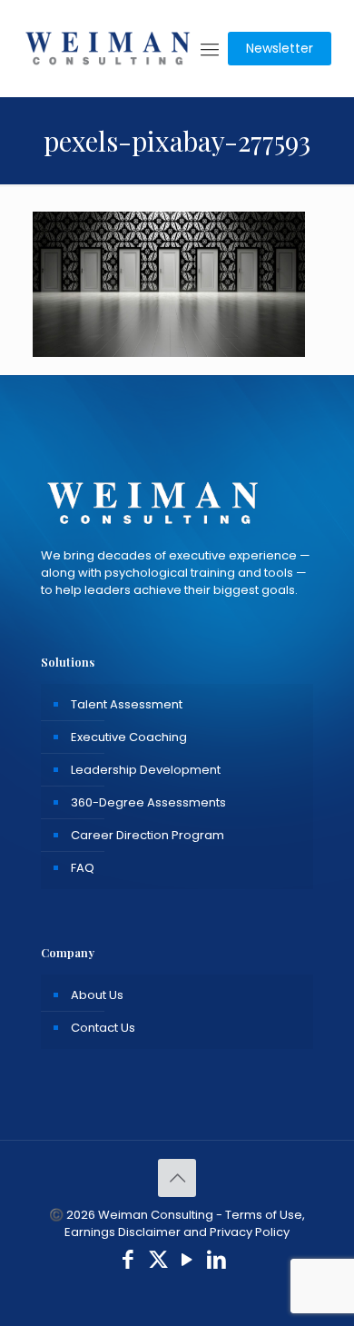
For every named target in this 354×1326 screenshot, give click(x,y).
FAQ (82, 867)
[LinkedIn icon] (217, 1262)
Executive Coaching (129, 737)
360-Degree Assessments (148, 802)
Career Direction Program (147, 835)
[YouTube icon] (187, 1262)
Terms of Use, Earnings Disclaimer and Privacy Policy (184, 1223)
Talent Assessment (126, 704)
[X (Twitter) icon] (158, 1262)
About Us (97, 995)
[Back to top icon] (177, 1178)
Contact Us (103, 1027)
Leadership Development (146, 769)
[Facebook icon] (128, 1262)
